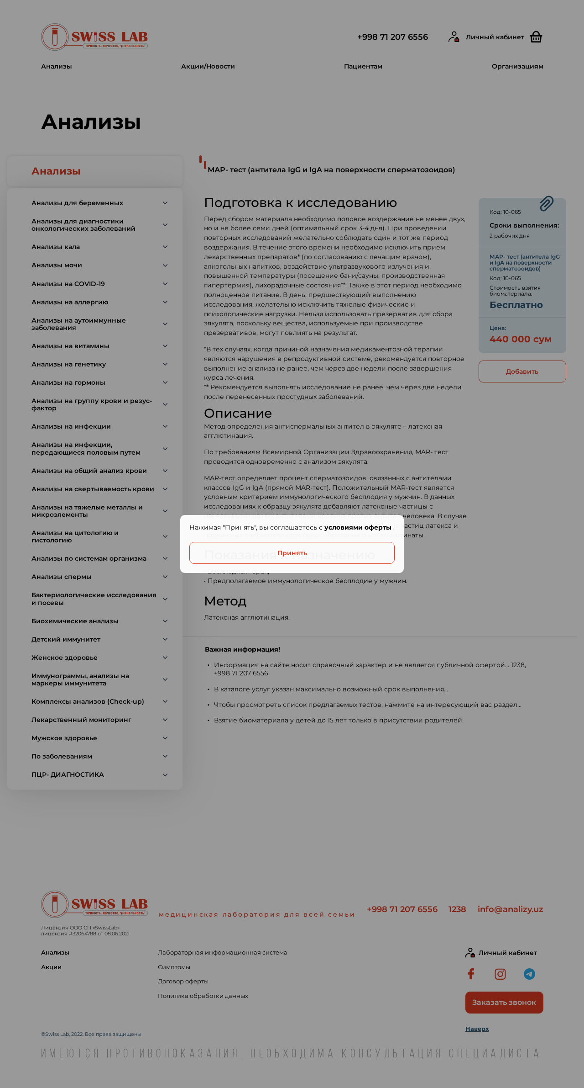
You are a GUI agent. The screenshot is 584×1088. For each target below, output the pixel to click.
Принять (292, 553)
